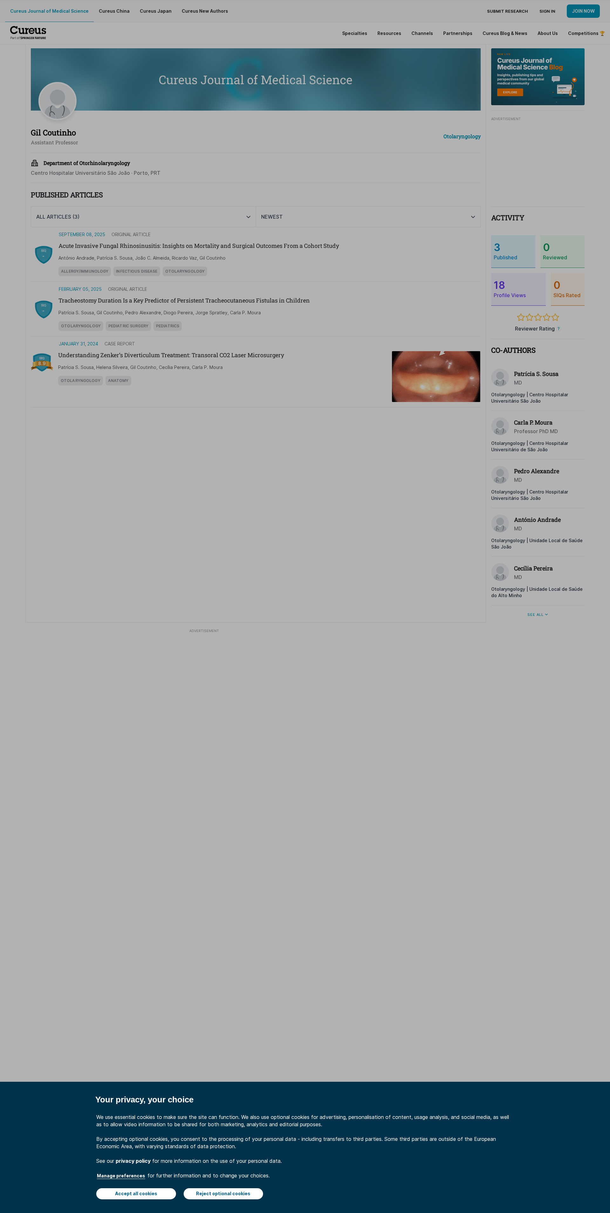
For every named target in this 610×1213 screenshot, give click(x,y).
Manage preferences (121, 1175)
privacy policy (133, 1161)
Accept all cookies (136, 1193)
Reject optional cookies (223, 1193)
